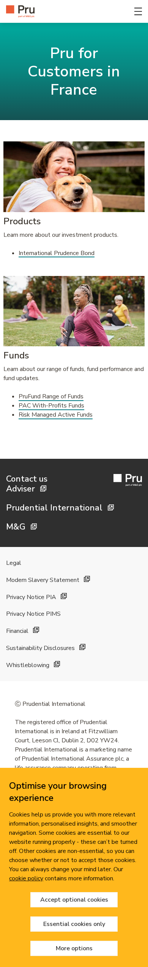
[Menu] (138, 11)
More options (74, 948)
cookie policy (26, 878)
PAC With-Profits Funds (51, 405)
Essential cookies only (74, 924)
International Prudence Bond (56, 253)
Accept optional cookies (74, 900)
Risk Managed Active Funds (56, 415)
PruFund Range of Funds (51, 396)
